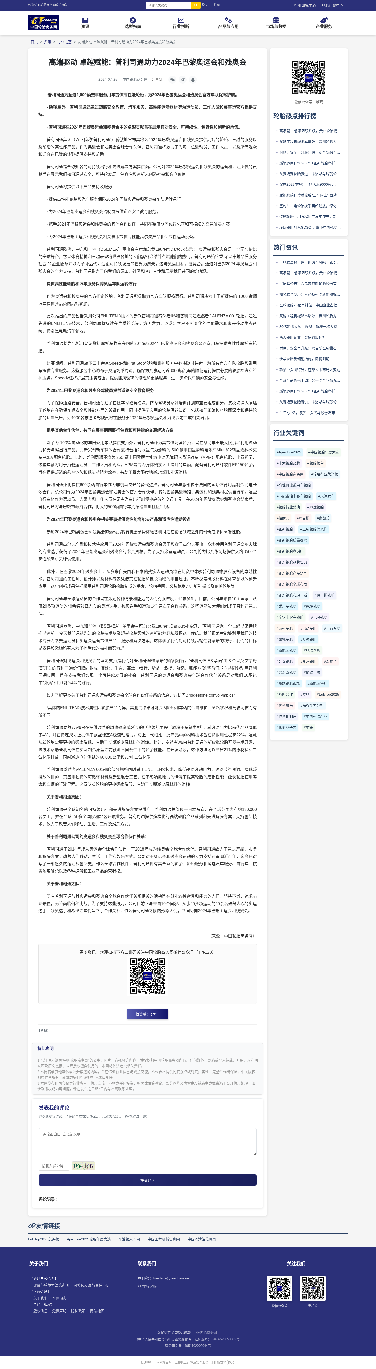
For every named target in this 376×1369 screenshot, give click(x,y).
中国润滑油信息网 (201, 1239)
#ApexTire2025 (289, 452)
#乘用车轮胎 (286, 606)
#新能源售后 (317, 683)
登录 (205, 5)
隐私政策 (78, 1311)
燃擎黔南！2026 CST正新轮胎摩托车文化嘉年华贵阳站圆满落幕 (311, 163)
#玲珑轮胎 (315, 507)
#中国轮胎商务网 (290, 474)
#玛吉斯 (303, 518)
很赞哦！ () (148, 1014)
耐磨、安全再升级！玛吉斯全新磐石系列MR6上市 (311, 152)
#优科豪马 (285, 705)
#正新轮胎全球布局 (292, 584)
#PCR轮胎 (312, 606)
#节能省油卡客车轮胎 (294, 496)
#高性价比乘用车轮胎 (294, 485)
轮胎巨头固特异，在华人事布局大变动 (309, 370)
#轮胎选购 (312, 650)
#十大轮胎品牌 (288, 463)
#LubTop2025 (328, 694)
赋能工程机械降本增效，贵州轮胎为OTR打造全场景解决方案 (311, 142)
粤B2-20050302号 (226, 1339)
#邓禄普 (330, 661)
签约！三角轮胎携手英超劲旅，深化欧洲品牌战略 (311, 206)
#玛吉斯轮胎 (325, 595)
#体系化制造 (286, 716)
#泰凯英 (323, 518)
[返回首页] (43, 29)
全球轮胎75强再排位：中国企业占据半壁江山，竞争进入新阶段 (311, 305)
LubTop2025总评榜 (43, 1239)
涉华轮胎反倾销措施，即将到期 (304, 359)
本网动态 (59, 1298)
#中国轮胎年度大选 (323, 452)
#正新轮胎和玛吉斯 (292, 595)
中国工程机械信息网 (164, 1239)
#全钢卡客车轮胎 (290, 617)
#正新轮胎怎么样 (313, 529)
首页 (34, 42)
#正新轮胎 (285, 529)
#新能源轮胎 (286, 650)
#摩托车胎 (285, 639)
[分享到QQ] (193, 80)
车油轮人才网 (129, 1239)
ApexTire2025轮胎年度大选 (89, 1239)
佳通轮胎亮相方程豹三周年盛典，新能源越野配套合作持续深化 (311, 217)
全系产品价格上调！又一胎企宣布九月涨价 (311, 380)
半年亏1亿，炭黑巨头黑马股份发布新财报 (311, 413)
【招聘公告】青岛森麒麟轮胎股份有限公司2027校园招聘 (311, 284)
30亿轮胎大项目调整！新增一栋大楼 (308, 327)
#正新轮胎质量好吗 (292, 540)
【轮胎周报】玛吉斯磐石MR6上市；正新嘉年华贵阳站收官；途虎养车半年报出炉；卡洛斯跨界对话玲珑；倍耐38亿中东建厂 (311, 262)
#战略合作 (285, 694)
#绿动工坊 (312, 672)
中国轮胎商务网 (205, 1332)
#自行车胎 (332, 628)
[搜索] (196, 5)
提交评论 (147, 1180)
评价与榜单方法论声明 (51, 1285)
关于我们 (40, 1298)
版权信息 (40, 1311)
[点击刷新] (83, 1166)
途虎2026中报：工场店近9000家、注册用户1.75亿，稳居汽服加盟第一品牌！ (311, 184)
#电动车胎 (308, 628)
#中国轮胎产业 (315, 716)
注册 (217, 5)
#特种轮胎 (308, 639)
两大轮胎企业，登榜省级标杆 (302, 337)
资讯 (47, 42)
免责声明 (59, 1311)
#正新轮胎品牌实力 (292, 562)
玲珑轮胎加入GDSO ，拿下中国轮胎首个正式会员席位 (311, 227)
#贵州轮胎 (308, 661)
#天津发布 (326, 496)
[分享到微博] (183, 80)
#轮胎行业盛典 (288, 507)
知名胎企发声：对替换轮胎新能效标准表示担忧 (311, 294)
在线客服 (149, 1287)
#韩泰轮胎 (285, 661)
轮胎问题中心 (332, 5)
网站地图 (97, 1311)
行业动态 (64, 42)
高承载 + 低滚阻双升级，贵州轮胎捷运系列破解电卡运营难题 (311, 131)
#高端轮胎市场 (288, 683)
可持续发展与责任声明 (91, 1285)
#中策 (308, 727)
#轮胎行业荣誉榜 (324, 474)
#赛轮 (304, 694)
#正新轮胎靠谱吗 (290, 551)
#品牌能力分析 (312, 705)
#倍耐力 (283, 518)
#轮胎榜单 (315, 463)
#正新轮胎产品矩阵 (292, 573)
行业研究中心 (305, 5)
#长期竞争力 (286, 727)
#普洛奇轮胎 (286, 672)
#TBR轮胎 (319, 617)
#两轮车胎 (285, 628)
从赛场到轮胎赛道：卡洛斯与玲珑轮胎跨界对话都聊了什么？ (311, 174)
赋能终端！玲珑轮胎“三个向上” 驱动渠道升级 (311, 195)
